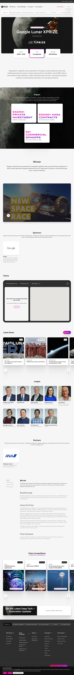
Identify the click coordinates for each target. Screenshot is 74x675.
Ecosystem (47, 636)
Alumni (46, 648)
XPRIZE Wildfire (22, 640)
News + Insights (65, 1)
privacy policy (17, 669)
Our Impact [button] (30, 6)
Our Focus (4, 12)
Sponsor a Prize (61, 638)
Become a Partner (61, 641)
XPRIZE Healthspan (23, 642)
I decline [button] (9, 672)
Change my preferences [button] (18, 672)
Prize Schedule (10, 486)
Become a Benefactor (62, 636)
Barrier (8, 480)
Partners (47, 645)
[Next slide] (68, 370)
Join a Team (60, 643)
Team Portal (70, 1)
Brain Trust (47, 650)
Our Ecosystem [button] (38, 6)
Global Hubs (47, 655)
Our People (8, 641)
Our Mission (9, 636)
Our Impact (34, 636)
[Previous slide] (5, 370)
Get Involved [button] (60, 6)
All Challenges (22, 637)
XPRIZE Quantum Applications (23, 649)
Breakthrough (10, 482)
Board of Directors (49, 638)
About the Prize (10, 484)
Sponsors (47, 643)
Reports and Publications (34, 639)
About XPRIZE (9, 638)
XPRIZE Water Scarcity (22, 645)
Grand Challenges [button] (21, 6)
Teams (46, 652)
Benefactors (47, 641)
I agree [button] (5, 672)
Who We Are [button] (12, 6)
